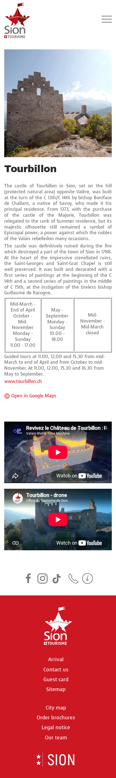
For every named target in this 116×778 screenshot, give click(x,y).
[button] (107, 19)
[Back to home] (17, 19)
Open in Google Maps (33, 396)
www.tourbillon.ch (23, 381)
